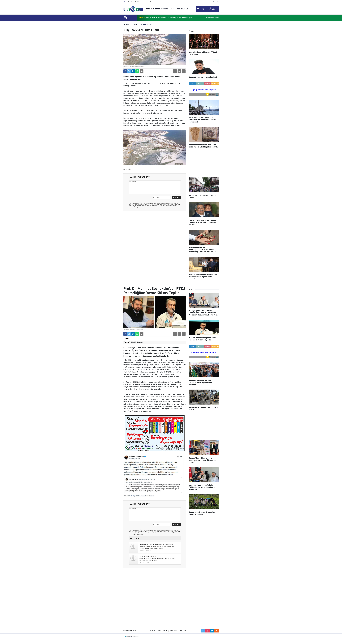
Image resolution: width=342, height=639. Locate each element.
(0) (148, 550)
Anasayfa (128, 24)
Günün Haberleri (139, 1)
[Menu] (198, 9)
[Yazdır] (141, 71)
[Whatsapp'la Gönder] (137, 71)
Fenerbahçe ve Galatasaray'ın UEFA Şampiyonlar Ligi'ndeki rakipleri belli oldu (170, 18)
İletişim (165, 631)
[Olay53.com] (133, 9)
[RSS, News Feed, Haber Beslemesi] (216, 630)
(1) (152, 550)
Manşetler (130, 1)
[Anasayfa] (124, 1)
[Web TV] (213, 2)
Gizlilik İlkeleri (173, 631)
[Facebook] (125, 71)
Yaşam (136, 24)
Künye (159, 631)
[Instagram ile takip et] (207, 630)
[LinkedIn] (133, 71)
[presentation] (130, 18)
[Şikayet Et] (178, 551)
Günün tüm (212, 18)
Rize (148, 9)
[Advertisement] (115, 47)
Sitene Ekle (153, 1)
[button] (175, 71)
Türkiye (164, 9)
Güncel (172, 9)
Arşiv (146, 1)
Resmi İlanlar (182, 9)
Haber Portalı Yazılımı (132, 636)
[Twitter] (129, 71)
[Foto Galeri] (218, 2)
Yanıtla (142, 550)
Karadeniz (155, 9)
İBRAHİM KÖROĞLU (137, 342)
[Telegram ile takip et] (212, 630)
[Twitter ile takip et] (203, 630)
